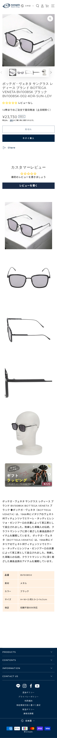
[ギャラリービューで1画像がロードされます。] (12, 72)
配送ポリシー (28, 709)
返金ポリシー (28, 692)
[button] (37, 6)
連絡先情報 (28, 713)
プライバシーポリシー (28, 696)
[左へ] (3, 72)
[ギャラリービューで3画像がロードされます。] (28, 72)
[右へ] (53, 72)
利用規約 (29, 700)
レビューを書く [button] (28, 185)
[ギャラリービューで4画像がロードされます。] (36, 72)
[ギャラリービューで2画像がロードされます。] (20, 72)
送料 (11, 120)
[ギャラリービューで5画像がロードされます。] (44, 72)
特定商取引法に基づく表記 (28, 705)
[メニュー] (53, 6)
